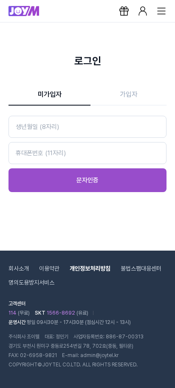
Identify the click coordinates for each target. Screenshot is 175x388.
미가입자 (50, 94)
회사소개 (18, 268)
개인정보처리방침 (90, 268)
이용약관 (49, 268)
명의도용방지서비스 (31, 282)
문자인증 (87, 180)
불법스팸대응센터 (141, 268)
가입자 (129, 94)
